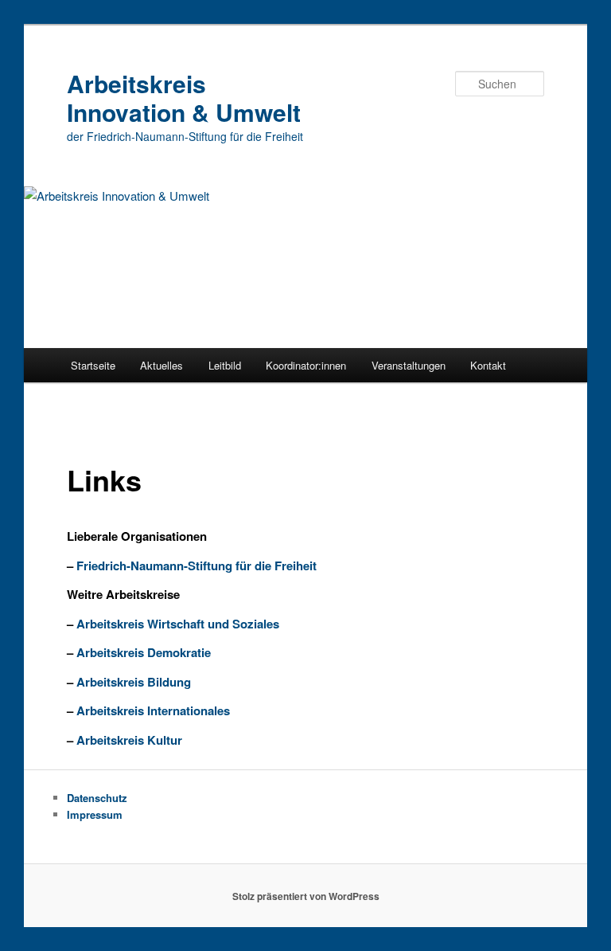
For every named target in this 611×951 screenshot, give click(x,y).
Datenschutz (97, 797)
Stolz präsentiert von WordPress (305, 896)
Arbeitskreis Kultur (129, 740)
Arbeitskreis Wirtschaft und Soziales (177, 623)
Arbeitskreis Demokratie (142, 652)
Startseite (93, 365)
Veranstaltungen (409, 365)
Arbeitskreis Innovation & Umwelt (184, 97)
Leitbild (224, 365)
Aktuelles (161, 365)
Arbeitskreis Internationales (153, 710)
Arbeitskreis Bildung (133, 682)
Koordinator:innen (306, 365)
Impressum (95, 814)
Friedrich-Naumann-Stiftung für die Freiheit (196, 565)
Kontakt (488, 365)
